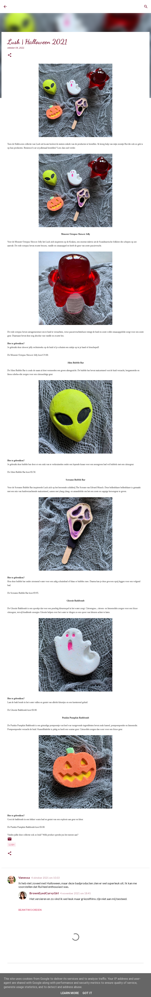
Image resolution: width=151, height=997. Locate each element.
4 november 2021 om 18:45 (75, 893)
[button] (9, 55)
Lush (11, 844)
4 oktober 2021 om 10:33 (45, 877)
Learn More (70, 993)
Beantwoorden (30, 909)
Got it (87, 993)
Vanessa (24, 877)
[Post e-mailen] (9, 840)
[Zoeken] (146, 6)
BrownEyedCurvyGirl (38, 6)
